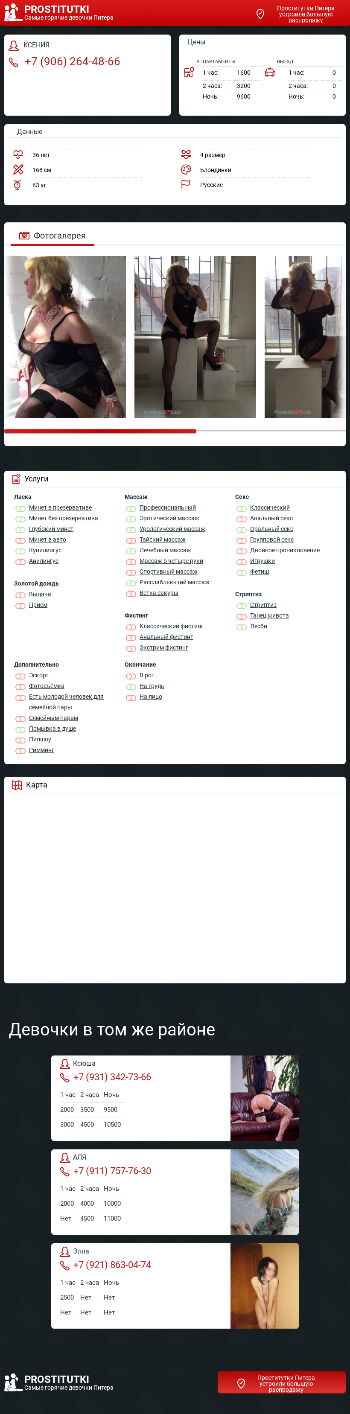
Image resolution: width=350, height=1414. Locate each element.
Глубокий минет (51, 528)
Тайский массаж (163, 539)
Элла (81, 1251)
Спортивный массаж (169, 571)
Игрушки (262, 560)
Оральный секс (271, 528)
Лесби (258, 626)
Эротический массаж (169, 518)
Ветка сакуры (159, 592)
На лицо (151, 696)
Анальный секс (271, 518)
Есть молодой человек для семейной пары (66, 702)
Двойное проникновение (285, 550)
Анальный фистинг (166, 636)
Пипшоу (40, 739)
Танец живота (269, 615)
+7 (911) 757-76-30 (112, 1171)
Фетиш (259, 571)
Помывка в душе (52, 728)
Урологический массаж (172, 528)
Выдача (40, 594)
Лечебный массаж (165, 550)
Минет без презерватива (63, 518)
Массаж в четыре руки (171, 560)
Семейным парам (53, 717)
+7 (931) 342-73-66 (112, 1077)
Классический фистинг (172, 626)
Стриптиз (263, 604)
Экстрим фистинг (164, 647)
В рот (147, 675)
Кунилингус (45, 550)
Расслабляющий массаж (175, 582)
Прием (38, 604)
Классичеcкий (270, 507)
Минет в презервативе (60, 507)
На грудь (152, 685)
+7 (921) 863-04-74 (112, 1264)
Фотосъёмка (46, 685)
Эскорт (39, 675)
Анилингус (43, 560)
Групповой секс (272, 539)
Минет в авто (47, 539)
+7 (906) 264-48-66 (71, 61)
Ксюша (84, 1063)
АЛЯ (79, 1157)
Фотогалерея (60, 235)
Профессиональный (168, 507)
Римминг (41, 749)
